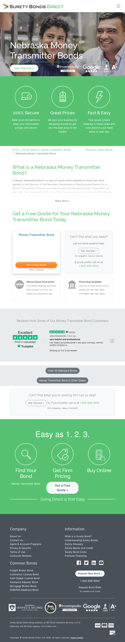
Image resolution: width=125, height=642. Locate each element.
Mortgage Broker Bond (23, 586)
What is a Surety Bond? (78, 536)
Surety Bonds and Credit (79, 548)
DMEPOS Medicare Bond (24, 589)
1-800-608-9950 (88, 265)
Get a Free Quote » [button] (62, 488)
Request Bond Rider (90, 587)
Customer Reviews (20, 555)
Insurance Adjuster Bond (24, 582)
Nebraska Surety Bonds (99, 149)
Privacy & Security (20, 548)
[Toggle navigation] (118, 6)
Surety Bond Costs (75, 551)
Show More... (62, 200)
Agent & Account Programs (25, 544)
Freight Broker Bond (21, 570)
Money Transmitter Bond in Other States (62, 380)
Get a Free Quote (36, 264)
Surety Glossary (74, 544)
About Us (15, 536)
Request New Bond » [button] (90, 573)
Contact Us (16, 540)
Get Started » (24, 68)
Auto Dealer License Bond (25, 578)
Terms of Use (17, 551)
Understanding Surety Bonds (81, 540)
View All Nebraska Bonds (62, 370)
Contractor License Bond (24, 574)
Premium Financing (76, 555)
